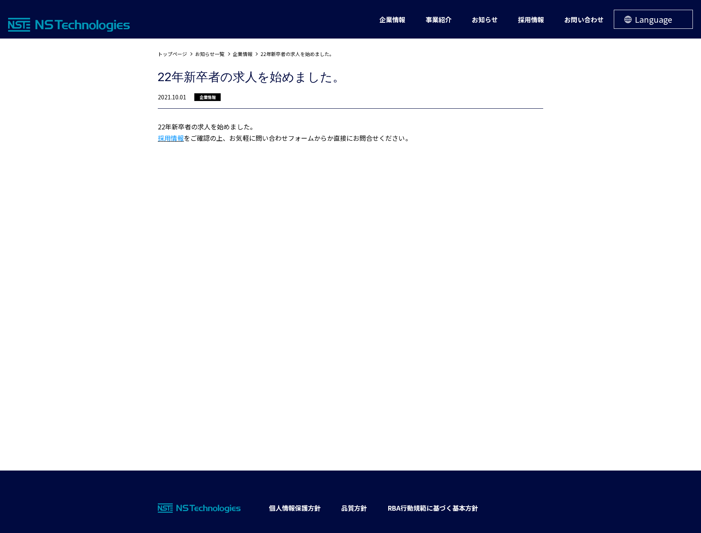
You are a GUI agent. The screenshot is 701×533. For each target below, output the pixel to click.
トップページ (172, 53)
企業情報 (242, 53)
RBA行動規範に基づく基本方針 (433, 508)
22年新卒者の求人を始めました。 (297, 53)
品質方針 (354, 508)
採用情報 (171, 138)
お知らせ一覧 (209, 53)
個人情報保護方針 (295, 508)
